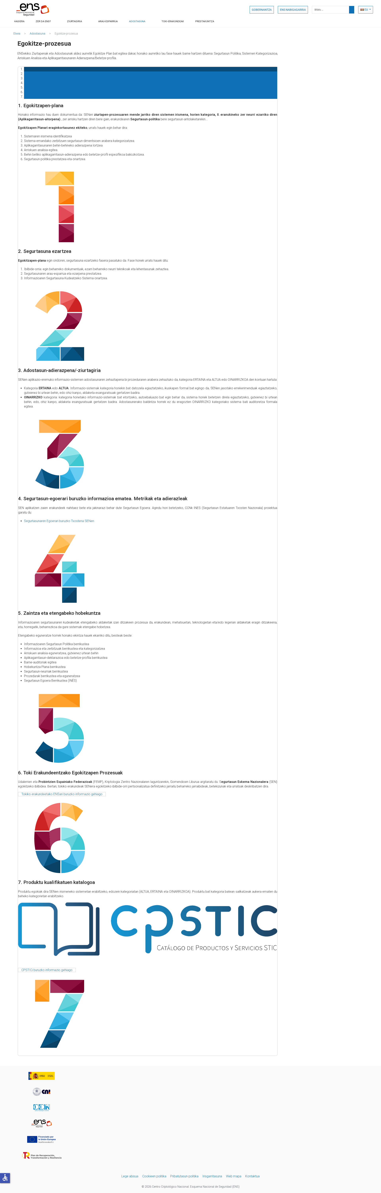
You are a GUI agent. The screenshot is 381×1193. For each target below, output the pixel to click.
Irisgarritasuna (212, 1176)
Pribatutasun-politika (184, 1176)
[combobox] (330, 9)
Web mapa (233, 1176)
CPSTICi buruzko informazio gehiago (46, 970)
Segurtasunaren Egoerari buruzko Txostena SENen (59, 521)
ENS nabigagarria (293, 9)
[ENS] (33, 9)
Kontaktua (252, 1176)
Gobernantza (262, 9)
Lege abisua (129, 1176)
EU (366, 9)
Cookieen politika (154, 1176)
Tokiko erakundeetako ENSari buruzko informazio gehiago (61, 794)
